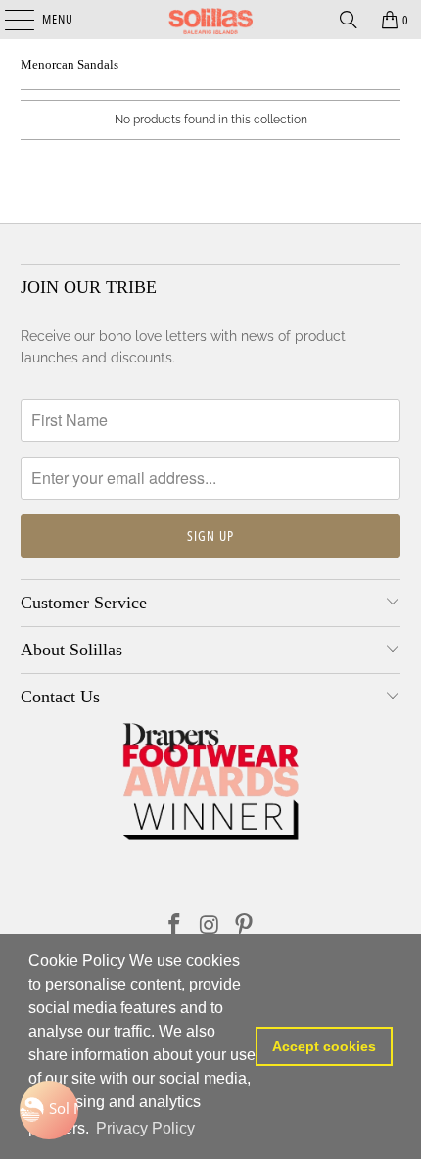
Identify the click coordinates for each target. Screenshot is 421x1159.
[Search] (348, 19)
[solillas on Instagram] (209, 926)
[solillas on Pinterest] (244, 926)
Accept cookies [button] (324, 1046)
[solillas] (211, 19)
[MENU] (9, 19)
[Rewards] (49, 1110)
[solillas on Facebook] (174, 926)
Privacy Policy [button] (145, 1128)
